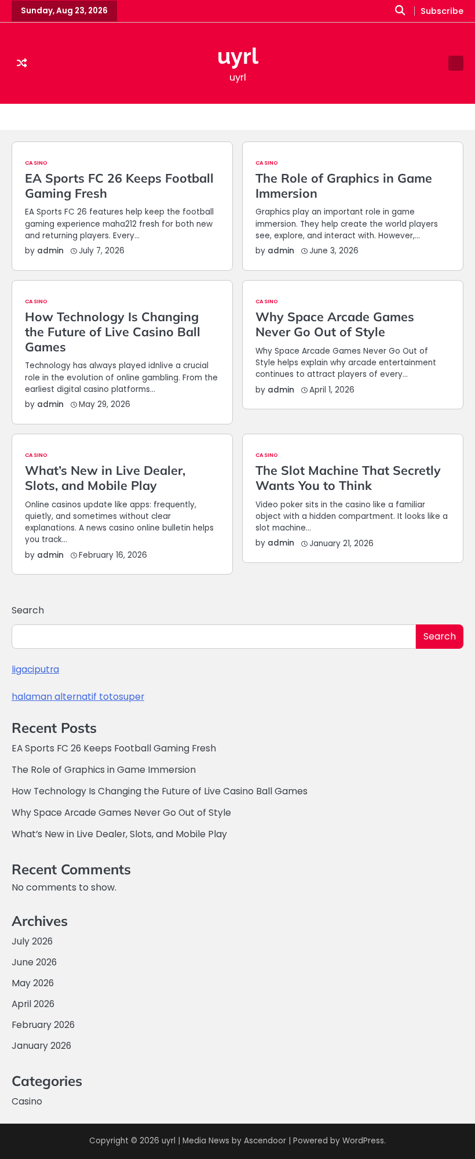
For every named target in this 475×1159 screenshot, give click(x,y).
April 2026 (33, 1004)
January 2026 (41, 1046)
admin (50, 250)
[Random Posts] (22, 63)
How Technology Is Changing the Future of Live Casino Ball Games (112, 331)
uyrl (237, 56)
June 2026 (34, 962)
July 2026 (32, 941)
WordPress (363, 1140)
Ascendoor (265, 1140)
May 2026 (33, 983)
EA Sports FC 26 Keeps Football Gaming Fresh (119, 185)
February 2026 (43, 1025)
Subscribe (442, 11)
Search (28, 610)
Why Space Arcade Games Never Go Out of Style (334, 324)
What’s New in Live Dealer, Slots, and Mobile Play (105, 478)
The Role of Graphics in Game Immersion (343, 185)
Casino (36, 162)
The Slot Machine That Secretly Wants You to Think (348, 478)
